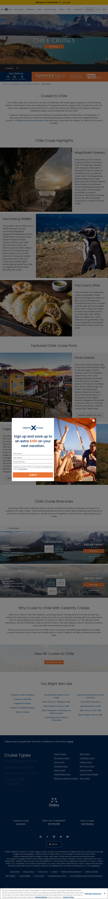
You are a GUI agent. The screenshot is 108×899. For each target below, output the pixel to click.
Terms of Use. (68, 897)
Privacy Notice (41, 897)
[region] (54, 893)
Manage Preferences (93, 894)
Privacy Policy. (23, 469)
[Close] (104, 893)
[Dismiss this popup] (93, 420)
